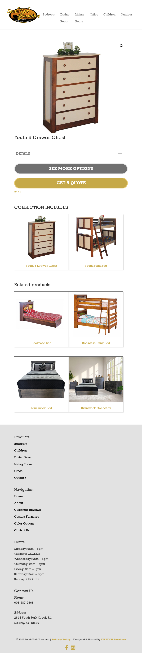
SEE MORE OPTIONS (71, 169)
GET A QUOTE (71, 183)
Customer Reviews (27, 510)
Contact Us (21, 530)
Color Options (24, 523)
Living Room (79, 15)
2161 (17, 192)
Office (94, 14)
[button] (121, 46)
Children (109, 14)
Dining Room (65, 15)
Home (18, 496)
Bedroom (49, 14)
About (18, 503)
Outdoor (126, 14)
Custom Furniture (26, 516)
